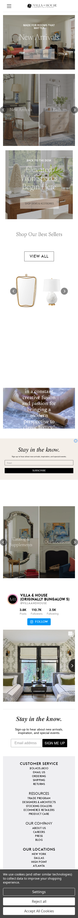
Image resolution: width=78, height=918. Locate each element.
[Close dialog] (75, 440)
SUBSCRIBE (39, 470)
